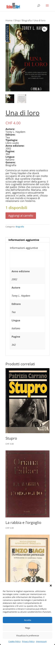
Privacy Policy (28, 641)
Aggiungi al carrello (20, 215)
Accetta (27, 620)
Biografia (27, 20)
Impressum (41, 641)
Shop (17, 20)
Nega (27, 627)
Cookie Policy (14, 641)
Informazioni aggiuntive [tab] (23, 240)
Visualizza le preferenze (27, 635)
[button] (50, 585)
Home (9, 20)
